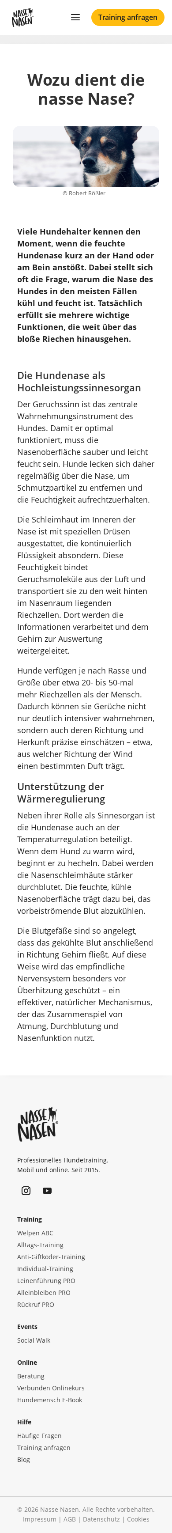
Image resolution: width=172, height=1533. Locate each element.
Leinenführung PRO (46, 1280)
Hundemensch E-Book (49, 1400)
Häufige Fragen (39, 1435)
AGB (70, 1519)
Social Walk (33, 1340)
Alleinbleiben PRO (44, 1292)
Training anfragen (127, 17)
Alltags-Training (40, 1245)
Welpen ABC (35, 1233)
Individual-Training (45, 1268)
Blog (23, 1459)
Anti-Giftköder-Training (51, 1257)
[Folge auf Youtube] (47, 1191)
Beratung (31, 1376)
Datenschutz (101, 1519)
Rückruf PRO (35, 1304)
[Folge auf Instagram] (26, 1191)
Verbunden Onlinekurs (51, 1388)
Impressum (39, 1519)
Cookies (138, 1519)
